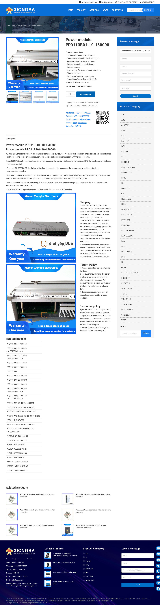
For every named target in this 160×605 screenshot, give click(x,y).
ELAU (123, 156)
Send (138, 585)
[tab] (10, 137)
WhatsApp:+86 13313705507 (127, 2)
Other (124, 267)
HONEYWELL (127, 209)
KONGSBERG (127, 236)
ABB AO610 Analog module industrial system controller (93, 495)
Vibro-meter (126, 304)
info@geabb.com (107, 2)
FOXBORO (125, 188)
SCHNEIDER (126, 288)
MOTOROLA (126, 251)
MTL (123, 257)
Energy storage (128, 167)
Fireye (124, 183)
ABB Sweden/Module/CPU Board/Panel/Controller (84, 105)
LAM (123, 241)
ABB (74, 102)
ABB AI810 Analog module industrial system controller (37, 526)
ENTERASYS (126, 172)
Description (10, 138)
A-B (123, 114)
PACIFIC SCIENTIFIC (130, 272)
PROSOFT (125, 278)
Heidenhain (126, 199)
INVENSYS (125, 220)
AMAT (124, 130)
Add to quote (85, 94)
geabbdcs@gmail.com (89, 2)
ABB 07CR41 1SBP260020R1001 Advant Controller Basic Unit (91, 526)
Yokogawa (125, 315)
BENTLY (125, 141)
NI (122, 262)
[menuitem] (70, 10)
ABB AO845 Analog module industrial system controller (37, 495)
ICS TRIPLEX (126, 214)
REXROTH (125, 283)
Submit (135, 96)
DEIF (123, 146)
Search (148, 10)
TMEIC (124, 293)
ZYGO (123, 320)
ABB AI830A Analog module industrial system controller (93, 511)
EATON (124, 151)
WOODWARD (127, 309)
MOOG (124, 246)
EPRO (123, 178)
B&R (123, 135)
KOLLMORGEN (127, 230)
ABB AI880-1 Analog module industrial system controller (37, 511)
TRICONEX (126, 299)
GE (122, 193)
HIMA (123, 204)
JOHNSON (125, 225)
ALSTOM (125, 125)
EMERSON (125, 162)
